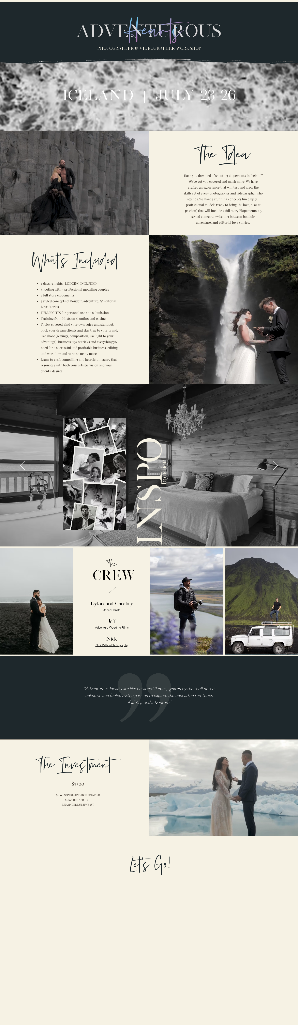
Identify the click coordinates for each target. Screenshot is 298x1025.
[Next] (275, 465)
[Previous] (22, 465)
